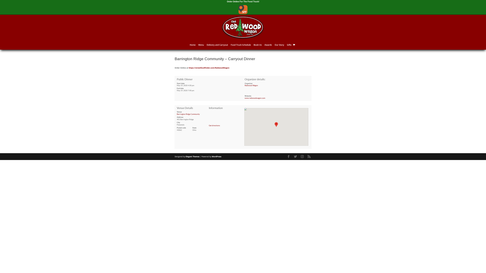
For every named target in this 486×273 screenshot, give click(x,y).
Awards (268, 44)
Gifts (289, 44)
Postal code (181, 128)
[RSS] (309, 156)
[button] (276, 124)
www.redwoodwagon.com (255, 98)
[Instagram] (303, 156)
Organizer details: (255, 79)
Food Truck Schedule (241, 44)
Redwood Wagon (251, 85)
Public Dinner (185, 79)
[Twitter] (296, 156)
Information (216, 108)
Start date (181, 83)
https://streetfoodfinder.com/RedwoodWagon (209, 68)
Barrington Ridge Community (188, 114)
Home (193, 44)
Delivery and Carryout (217, 44)
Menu (201, 44)
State (194, 128)
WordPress (216, 156)
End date (180, 88)
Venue (179, 112)
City (178, 122)
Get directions (214, 125)
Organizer (249, 83)
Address (180, 117)
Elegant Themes (192, 156)
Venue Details (185, 108)
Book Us (258, 44)
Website (248, 96)
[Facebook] (289, 156)
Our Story (279, 44)
